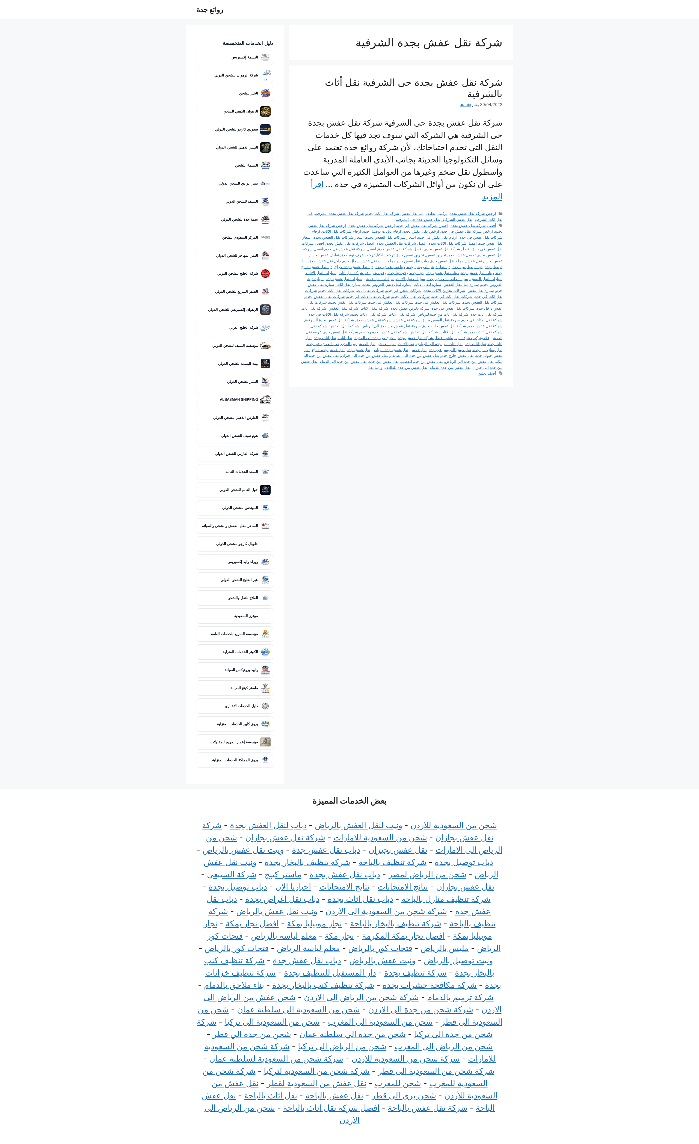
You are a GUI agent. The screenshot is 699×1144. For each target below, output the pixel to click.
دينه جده (416, 272)
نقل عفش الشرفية (457, 219)
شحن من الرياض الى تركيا (342, 1046)
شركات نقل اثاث (370, 290)
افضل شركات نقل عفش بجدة (350, 243)
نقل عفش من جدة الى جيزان (364, 355)
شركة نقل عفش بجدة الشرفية (339, 213)
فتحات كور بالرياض (380, 948)
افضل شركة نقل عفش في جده (350, 249)
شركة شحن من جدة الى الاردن (420, 1009)
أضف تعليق (487, 373)
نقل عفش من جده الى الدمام (343, 361)
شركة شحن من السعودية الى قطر (436, 1071)
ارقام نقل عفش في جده (437, 237)
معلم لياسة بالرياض (283, 936)
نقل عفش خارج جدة (457, 355)
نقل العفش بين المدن (358, 343)
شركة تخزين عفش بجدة (410, 308)
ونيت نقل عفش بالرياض (243, 850)
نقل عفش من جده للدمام (450, 367)
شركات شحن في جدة (404, 290)
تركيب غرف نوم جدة (358, 255)
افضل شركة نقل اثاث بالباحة (331, 1108)
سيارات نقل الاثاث (410, 278)
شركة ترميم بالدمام (460, 997)
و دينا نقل (375, 367)
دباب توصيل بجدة (464, 862)
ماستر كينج (283, 874)
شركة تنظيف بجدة (415, 972)
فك (310, 213)
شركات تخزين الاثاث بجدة (444, 290)
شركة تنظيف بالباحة (392, 862)
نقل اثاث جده (475, 343)
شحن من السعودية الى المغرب (380, 1022)
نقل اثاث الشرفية (488, 219)
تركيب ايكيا (386, 255)
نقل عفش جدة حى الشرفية (418, 219)
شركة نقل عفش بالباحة (427, 1108)
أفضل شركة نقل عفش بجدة (473, 225)
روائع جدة (210, 9)
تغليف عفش (329, 255)
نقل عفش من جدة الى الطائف (414, 355)
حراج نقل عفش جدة (447, 261)
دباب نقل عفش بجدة (345, 874)
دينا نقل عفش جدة (390, 266)
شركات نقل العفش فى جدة (438, 302)
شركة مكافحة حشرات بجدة (430, 985)
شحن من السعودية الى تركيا (272, 1022)
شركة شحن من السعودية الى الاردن (386, 911)
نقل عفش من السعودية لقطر (316, 1083)
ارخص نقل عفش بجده (421, 231)
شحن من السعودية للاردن (453, 825)
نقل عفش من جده (384, 361)
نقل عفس (418, 349)
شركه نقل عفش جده (341, 332)
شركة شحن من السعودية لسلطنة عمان (276, 1058)
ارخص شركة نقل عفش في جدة (467, 231)
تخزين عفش (436, 255)
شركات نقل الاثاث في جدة (368, 296)
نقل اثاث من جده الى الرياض (439, 343)
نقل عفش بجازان (465, 886)
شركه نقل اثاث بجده (485, 332)
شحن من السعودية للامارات (380, 837)
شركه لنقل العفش (344, 326)
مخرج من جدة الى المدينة (375, 337)
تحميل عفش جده (462, 255)
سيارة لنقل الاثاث (427, 284)
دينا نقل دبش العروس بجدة (428, 266)
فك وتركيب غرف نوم (472, 337)
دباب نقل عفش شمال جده (364, 261)
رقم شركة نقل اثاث (355, 272)
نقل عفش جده (358, 349)
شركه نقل (319, 326)
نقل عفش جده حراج (328, 349)
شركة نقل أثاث (314, 308)
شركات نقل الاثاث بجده (411, 296)
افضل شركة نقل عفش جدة (400, 249)
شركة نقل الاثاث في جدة (329, 314)
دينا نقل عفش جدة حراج (353, 266)
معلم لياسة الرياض (308, 948)
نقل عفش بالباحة (334, 1095)
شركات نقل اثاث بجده (337, 290)
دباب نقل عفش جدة (326, 850)
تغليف (430, 213)
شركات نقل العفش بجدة (325, 296)
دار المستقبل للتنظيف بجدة (330, 972)
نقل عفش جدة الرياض (390, 349)
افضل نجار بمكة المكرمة (403, 936)
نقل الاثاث (406, 343)
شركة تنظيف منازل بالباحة (446, 899)
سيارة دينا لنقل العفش (461, 284)
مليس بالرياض (444, 948)
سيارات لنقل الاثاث (321, 272)
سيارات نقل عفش (379, 278)
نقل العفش (387, 343)
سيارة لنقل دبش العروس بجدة (387, 284)
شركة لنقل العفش (343, 308)
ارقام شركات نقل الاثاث (341, 231)
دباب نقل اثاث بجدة (360, 899)
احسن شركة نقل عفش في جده (422, 225)
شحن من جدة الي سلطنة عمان (352, 1034)
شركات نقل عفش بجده (348, 302)
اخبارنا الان (293, 886)
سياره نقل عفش (480, 290)
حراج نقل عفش (478, 261)
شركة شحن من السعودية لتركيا (317, 1071)
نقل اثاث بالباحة (270, 1095)
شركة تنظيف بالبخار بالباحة (395, 923)
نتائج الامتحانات (403, 886)
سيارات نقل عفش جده (344, 278)
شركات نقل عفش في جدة (453, 308)
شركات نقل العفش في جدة (391, 302)
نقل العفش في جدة (323, 343)
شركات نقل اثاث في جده (452, 296)
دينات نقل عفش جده (442, 272)
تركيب (442, 213)
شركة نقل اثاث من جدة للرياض (442, 314)
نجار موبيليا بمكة (314, 923)
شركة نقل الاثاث (402, 314)
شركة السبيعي (231, 874)
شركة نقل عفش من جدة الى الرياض (391, 326)
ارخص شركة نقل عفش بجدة (473, 213)
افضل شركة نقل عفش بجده (447, 249)
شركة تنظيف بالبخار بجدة (307, 862)
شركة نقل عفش (407, 320)
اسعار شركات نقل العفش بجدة (391, 237)
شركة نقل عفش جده (485, 326)
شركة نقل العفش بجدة (441, 320)
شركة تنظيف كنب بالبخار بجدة (323, 985)
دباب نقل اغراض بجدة (282, 899)
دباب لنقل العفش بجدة (268, 825)
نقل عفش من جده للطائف (406, 367)
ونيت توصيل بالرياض (458, 960)
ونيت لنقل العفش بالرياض (358, 825)
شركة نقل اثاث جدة (486, 314)
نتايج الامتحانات (344, 886)
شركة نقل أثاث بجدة (382, 213)
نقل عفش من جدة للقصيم (422, 361)
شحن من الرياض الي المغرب (444, 1046)
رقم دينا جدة (398, 272)
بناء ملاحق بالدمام (234, 985)
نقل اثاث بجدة (325, 337)
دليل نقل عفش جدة (325, 261)
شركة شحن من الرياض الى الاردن (361, 997)
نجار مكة (339, 936)
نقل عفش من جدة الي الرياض (469, 361)
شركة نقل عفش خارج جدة (444, 326)
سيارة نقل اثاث (348, 284)
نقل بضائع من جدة (487, 349)
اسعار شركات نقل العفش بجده (339, 237)
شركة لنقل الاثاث (374, 308)
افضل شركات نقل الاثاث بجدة (453, 243)
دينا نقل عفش (412, 213)
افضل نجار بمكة (252, 923)
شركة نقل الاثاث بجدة (368, 314)
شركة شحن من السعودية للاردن (405, 1058)
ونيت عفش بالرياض (382, 960)
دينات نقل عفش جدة (477, 272)
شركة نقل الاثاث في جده (482, 320)
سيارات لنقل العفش (486, 278)
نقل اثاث (345, 337)
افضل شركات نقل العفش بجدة (401, 243)
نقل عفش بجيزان (397, 850)
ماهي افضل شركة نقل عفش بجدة (425, 337)
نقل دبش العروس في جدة (450, 349)
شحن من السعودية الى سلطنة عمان (298, 1009)
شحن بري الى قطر (403, 1095)
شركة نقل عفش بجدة (374, 320)
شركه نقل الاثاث (453, 332)
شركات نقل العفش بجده (482, 302)
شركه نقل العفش (424, 332)
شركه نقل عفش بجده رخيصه (383, 332)
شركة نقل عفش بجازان (285, 837)
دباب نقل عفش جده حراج (408, 261)
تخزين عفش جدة (410, 255)
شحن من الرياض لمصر (427, 874)
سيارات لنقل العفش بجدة (447, 278)
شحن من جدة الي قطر (252, 1034)
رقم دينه (379, 272)
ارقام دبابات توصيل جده (382, 231)
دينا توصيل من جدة (467, 266)
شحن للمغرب (398, 1083)
